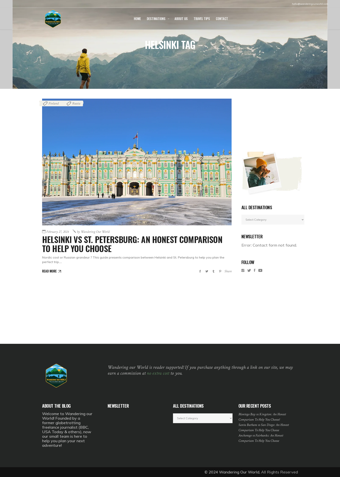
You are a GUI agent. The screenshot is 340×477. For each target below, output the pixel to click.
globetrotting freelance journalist (61, 425)
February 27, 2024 (57, 231)
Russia (76, 103)
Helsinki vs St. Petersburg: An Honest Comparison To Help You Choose (132, 243)
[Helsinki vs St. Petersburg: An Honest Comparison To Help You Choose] (137, 162)
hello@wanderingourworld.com (310, 3)
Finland (54, 103)
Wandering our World (93, 231)
